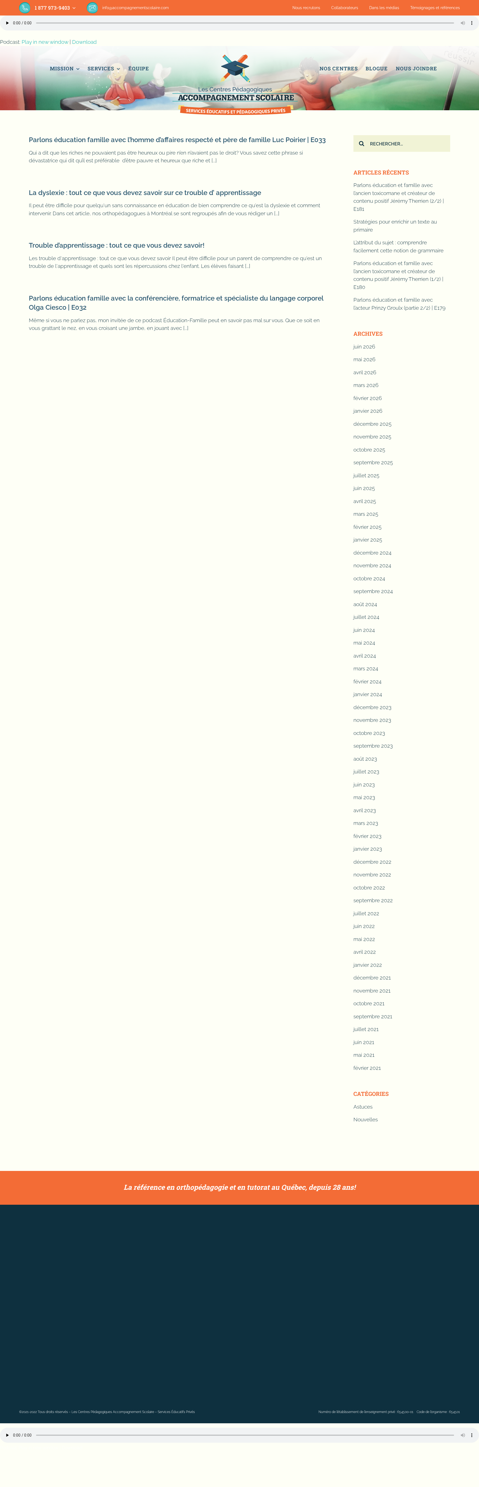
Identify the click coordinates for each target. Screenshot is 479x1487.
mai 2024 (364, 643)
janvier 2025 (367, 540)
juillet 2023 (366, 771)
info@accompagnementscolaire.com (135, 8)
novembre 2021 (372, 991)
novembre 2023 (372, 720)
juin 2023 (364, 784)
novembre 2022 (372, 874)
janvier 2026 (367, 411)
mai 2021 (363, 1055)
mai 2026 (364, 359)
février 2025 (367, 527)
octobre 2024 (369, 578)
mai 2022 (364, 939)
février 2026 (367, 398)
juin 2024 (364, 630)
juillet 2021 (366, 1029)
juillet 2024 (366, 617)
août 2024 (365, 604)
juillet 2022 (366, 913)
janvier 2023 (367, 849)
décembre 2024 (372, 553)
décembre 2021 (372, 978)
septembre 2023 (373, 746)
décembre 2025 (372, 424)
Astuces (363, 1107)
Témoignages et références (435, 8)
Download (84, 42)
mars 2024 (365, 668)
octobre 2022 (369, 887)
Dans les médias (384, 8)
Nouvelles (365, 1119)
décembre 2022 (372, 862)
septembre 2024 (373, 591)
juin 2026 (364, 346)
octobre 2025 (369, 450)
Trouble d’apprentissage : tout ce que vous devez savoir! (117, 245)
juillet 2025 (366, 475)
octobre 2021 (368, 1003)
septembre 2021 (372, 1016)
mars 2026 (365, 385)
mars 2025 (365, 514)
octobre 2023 (369, 733)
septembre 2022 (373, 900)
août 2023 (365, 759)
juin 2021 (363, 1042)
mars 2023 (365, 823)
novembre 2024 (372, 565)
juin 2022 (364, 926)
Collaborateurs (344, 8)
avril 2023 (364, 810)
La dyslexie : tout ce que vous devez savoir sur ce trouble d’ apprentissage (145, 193)
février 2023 (367, 836)
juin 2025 (364, 488)
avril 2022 (364, 952)
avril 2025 (364, 501)
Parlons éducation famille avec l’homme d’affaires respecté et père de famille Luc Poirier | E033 (177, 140)
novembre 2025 (372, 437)
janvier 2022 (367, 965)
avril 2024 (364, 656)
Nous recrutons (306, 8)
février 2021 (367, 1068)
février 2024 (367, 681)
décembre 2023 (372, 707)
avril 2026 (364, 372)
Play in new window (45, 42)
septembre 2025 (373, 462)
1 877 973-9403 (52, 7)
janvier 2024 (367, 694)
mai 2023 (364, 797)
